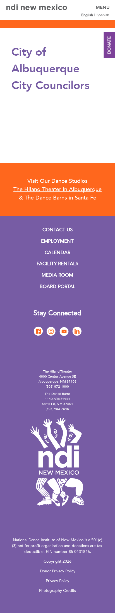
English (87, 15)
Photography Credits (57, 590)
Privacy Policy (57, 581)
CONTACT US (57, 230)
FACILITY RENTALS (57, 263)
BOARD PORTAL (57, 286)
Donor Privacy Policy (57, 571)
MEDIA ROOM (57, 275)
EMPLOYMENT (57, 241)
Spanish (103, 15)
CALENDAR (57, 252)
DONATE (109, 45)
